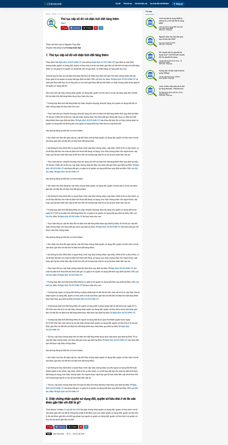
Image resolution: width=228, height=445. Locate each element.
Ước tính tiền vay (141, 4)
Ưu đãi (118, 4)
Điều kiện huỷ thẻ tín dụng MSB (171, 27)
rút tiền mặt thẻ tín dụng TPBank (169, 77)
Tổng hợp (169, 30)
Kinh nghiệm (163, 78)
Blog (54, 14)
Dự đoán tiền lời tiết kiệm (159, 4)
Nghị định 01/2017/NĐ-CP (103, 62)
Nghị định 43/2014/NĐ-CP (70, 62)
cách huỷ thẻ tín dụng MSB (167, 27)
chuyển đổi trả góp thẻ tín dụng (169, 61)
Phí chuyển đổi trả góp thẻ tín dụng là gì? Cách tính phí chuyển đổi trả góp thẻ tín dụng (172, 54)
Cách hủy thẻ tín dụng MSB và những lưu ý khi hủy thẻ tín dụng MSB (171, 21)
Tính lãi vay (127, 4)
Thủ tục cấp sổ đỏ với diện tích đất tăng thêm (79, 55)
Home (48, 14)
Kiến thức (162, 30)
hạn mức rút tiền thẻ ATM (167, 43)
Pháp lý (63, 23)
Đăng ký (179, 4)
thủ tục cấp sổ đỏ (78, 434)
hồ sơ (68, 434)
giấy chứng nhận (58, 434)
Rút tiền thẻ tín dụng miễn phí (168, 92)
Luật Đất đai (100, 79)
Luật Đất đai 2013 (72, 409)
